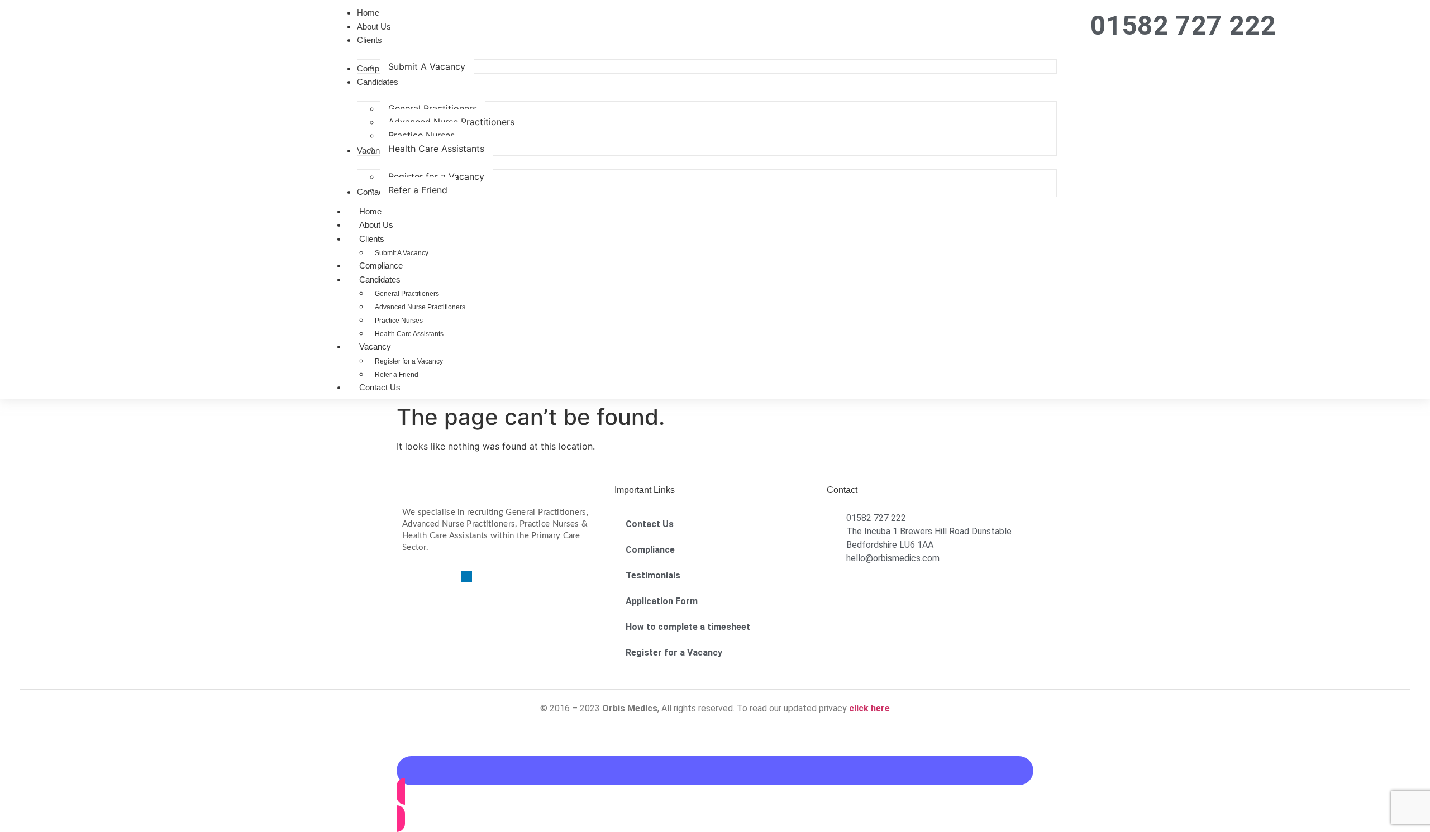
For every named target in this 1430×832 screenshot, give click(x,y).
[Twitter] (427, 576)
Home (370, 211)
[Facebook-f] (407, 576)
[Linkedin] (466, 576)
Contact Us (380, 387)
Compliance (381, 265)
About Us (376, 224)
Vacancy (375, 346)
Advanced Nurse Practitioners (420, 307)
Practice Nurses (399, 320)
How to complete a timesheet (688, 626)
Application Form (662, 601)
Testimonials (653, 575)
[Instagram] (446, 576)
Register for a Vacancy (409, 361)
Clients (371, 238)
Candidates (380, 279)
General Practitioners (407, 294)
